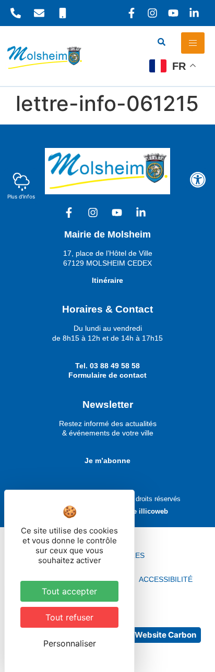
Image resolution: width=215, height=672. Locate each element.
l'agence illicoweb (139, 511)
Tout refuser (69, 617)
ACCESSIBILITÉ (166, 579)
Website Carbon (165, 635)
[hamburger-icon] (193, 43)
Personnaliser (69, 643)
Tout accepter (69, 591)
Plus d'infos (21, 196)
